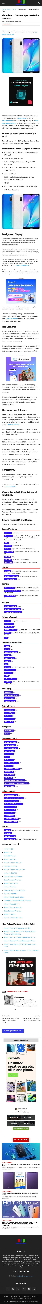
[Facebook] (4, 28)
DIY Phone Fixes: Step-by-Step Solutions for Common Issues (21, 1164)
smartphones (7, 121)
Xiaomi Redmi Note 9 (12, 863)
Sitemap (13, 1298)
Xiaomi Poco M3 (10, 894)
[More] (26, 28)
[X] (8, 28)
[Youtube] (34, 1289)
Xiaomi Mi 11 (8, 849)
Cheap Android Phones (13, 876)
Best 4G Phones (10, 866)
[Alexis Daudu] (8, 1002)
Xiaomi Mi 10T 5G (10, 873)
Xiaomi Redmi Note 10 (12, 907)
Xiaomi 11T (8, 852)
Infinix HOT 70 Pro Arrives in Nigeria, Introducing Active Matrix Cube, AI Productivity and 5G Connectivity (20, 1224)
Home (4, 9)
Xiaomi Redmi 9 (10, 859)
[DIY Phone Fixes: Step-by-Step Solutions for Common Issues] (21, 1151)
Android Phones (12, 991)
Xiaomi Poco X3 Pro (11, 904)
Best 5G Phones (10, 856)
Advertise (5, 1296)
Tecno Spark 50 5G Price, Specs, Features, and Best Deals (20, 1193)
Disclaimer (34, 1296)
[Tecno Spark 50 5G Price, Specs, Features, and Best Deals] (21, 1180)
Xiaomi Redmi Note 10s (13, 918)
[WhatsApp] (17, 28)
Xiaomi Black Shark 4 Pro (14, 897)
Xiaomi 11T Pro (9, 914)
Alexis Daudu (7, 24)
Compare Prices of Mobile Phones (17, 901)
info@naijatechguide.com (25, 1276)
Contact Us (28, 1298)
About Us (20, 1298)
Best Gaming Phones (12, 911)
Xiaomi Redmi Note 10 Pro (14, 870)
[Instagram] (13, 1289)
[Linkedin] (22, 28)
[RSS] (24, 1289)
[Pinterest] (13, 28)
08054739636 (24, 1272)
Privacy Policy (13, 1296)
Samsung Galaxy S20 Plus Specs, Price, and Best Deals (10, 1020)
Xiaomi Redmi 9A (11, 883)
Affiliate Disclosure (24, 1296)
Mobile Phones (11, 9)
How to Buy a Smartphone (14, 890)
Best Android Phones (12, 880)
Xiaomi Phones (10, 887)
